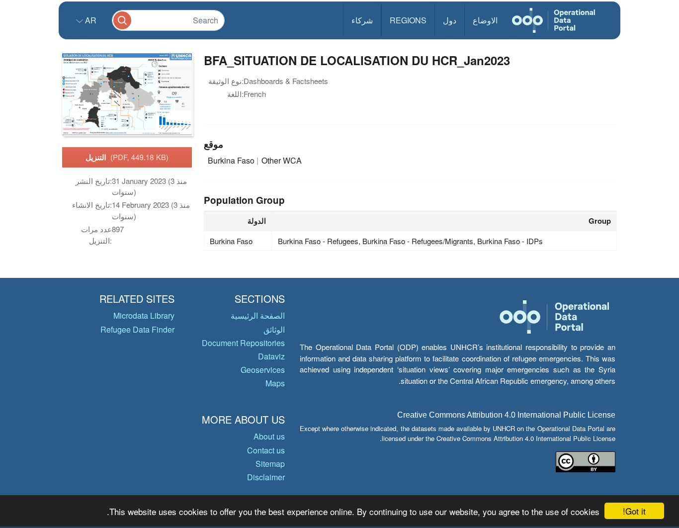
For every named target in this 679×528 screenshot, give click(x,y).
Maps (275, 383)
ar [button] (89, 20)
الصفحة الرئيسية (258, 315)
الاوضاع (485, 20)
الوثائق (274, 329)
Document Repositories (243, 343)
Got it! (634, 511)
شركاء (362, 20)
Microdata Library (143, 315)
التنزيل (127, 157)
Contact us (266, 450)
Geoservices (263, 369)
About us (269, 436)
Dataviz (271, 356)
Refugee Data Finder (137, 329)
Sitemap (270, 463)
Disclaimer (266, 477)
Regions (408, 20)
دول (449, 20)
